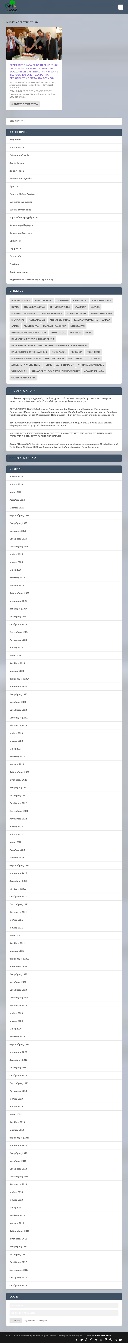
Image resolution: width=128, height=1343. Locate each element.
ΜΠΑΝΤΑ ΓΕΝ (77, 326)
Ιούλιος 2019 (16, 1099)
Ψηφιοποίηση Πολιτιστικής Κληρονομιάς (31, 279)
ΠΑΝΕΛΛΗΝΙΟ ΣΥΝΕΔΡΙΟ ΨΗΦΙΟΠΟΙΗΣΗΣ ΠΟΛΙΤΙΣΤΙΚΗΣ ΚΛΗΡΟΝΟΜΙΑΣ (49, 345)
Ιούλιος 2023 (16, 733)
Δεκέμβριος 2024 (18, 608)
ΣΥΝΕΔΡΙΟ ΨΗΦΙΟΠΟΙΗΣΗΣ (25, 365)
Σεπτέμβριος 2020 (19, 997)
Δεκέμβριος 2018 (18, 1153)
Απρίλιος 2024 (17, 663)
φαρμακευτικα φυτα (23, 377)
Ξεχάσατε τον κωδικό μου (35, 1321)
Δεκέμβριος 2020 (18, 974)
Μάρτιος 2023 (17, 764)
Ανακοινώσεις (15, 85)
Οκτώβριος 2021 (18, 896)
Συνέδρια (14, 264)
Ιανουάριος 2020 (18, 1052)
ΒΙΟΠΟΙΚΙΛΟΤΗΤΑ (101, 300)
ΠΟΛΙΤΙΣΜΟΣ (93, 352)
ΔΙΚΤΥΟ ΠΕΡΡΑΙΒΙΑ (60, 307)
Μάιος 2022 (16, 842)
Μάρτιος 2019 (17, 1130)
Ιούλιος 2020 (16, 1013)
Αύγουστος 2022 (18, 818)
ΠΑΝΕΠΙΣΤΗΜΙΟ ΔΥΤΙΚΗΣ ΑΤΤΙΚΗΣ (29, 352)
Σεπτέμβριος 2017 (19, 1270)
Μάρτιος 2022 (17, 857)
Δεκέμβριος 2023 (18, 694)
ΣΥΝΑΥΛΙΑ (94, 358)
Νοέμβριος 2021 (18, 889)
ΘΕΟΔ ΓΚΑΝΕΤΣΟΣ (52, 313)
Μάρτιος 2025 (17, 585)
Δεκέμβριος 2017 (18, 1246)
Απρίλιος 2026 (17, 500)
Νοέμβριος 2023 (18, 702)
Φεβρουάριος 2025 (19, 593)
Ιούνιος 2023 (16, 741)
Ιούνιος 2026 (16, 484)
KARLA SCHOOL (43, 300)
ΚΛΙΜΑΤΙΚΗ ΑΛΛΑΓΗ (101, 313)
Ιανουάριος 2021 (18, 966)
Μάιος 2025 (16, 570)
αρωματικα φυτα (94, 371)
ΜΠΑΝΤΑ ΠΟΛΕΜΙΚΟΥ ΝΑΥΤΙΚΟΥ (28, 332)
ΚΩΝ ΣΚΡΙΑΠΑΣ (37, 320)
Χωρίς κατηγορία (19, 272)
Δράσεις (14, 186)
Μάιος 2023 (16, 748)
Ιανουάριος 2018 (18, 1238)
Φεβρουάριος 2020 (19, 1044)
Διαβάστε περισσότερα (24, 104)
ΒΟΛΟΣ (15, 307)
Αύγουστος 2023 (18, 725)
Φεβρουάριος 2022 (19, 865)
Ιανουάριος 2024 (18, 686)
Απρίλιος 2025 (17, 577)
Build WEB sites (103, 1336)
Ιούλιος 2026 (16, 476)
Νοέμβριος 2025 (18, 531)
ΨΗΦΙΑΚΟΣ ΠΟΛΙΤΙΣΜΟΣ (91, 365)
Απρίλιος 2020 (17, 1036)
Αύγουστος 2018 (18, 1184)
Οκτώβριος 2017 (18, 1262)
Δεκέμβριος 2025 (18, 523)
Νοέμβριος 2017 (18, 1254)
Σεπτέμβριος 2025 (19, 546)
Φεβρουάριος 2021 (19, 958)
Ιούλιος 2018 (16, 1192)
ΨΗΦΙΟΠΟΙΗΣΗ (19, 371)
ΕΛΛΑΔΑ (95, 307)
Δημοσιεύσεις (17, 171)
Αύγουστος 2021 (18, 912)
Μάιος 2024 (16, 655)
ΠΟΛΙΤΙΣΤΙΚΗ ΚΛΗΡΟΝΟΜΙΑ (26, 358)
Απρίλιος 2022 (17, 850)
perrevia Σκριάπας (35, 82)
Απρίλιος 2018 (17, 1215)
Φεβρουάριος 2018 (19, 1231)
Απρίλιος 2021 (17, 943)
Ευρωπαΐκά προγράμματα (24, 217)
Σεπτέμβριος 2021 (19, 904)
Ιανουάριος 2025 (18, 601)
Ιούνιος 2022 (16, 834)
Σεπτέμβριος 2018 (19, 1176)
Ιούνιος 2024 (16, 647)
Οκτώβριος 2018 (18, 1168)
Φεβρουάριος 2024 (19, 679)
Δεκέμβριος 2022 (18, 787)
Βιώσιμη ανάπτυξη (20, 155)
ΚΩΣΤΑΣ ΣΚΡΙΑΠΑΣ (60, 320)
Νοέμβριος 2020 (18, 982)
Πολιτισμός (47, 85)
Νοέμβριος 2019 (18, 1067)
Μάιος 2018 (16, 1207)
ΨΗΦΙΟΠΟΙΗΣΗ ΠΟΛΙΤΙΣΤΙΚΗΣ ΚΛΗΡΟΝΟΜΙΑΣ (56, 371)
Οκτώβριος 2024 (18, 624)
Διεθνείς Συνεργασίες (21, 178)
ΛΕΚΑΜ (15, 326)
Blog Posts (15, 139)
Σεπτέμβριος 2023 (19, 717)
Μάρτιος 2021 (17, 951)
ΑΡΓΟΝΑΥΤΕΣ (80, 300)
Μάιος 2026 (16, 492)
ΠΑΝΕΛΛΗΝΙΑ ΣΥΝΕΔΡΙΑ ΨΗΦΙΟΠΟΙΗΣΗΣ (32, 339)
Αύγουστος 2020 (18, 1005)
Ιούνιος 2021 (16, 927)
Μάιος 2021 (16, 935)
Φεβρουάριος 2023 (19, 772)
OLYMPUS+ (63, 300)
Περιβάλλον (16, 248)
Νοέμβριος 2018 (18, 1161)
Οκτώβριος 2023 (18, 710)
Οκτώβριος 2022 (18, 803)
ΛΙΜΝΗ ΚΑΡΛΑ (31, 326)
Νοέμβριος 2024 (18, 616)
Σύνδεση (15, 1321)
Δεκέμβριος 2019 (18, 1060)
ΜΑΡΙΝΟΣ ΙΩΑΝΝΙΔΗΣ (54, 326)
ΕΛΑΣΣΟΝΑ (80, 307)
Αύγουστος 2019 (18, 1091)
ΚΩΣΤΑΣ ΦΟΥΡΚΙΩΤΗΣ (86, 320)
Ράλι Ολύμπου (76, 358)
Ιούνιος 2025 (16, 562)
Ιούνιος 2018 (16, 1200)
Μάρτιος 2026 (17, 507)
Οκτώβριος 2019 (18, 1075)
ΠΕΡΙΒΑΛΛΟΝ (59, 352)
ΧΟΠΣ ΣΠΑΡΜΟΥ (65, 365)
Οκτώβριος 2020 (18, 990)
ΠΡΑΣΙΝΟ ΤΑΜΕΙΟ (54, 358)
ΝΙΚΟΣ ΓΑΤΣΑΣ (58, 332)
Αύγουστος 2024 (18, 640)
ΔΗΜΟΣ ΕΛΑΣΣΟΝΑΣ (34, 307)
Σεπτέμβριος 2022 (19, 811)
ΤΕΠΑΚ (48, 365)
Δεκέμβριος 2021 (18, 881)
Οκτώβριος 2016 (18, 1277)
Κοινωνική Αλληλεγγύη (22, 225)
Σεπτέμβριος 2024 (19, 632)
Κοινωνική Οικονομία (21, 233)
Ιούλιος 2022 (16, 826)
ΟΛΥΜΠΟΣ (75, 332)
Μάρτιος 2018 (17, 1223)
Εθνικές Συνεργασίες (20, 209)
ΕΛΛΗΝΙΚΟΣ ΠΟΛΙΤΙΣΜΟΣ (24, 313)
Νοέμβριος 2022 (18, 795)
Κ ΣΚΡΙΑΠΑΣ (17, 320)
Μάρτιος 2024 (17, 671)
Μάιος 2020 (16, 1028)
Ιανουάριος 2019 (18, 1145)
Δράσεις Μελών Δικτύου (32, 85)
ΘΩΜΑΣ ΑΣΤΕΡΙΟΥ (76, 313)
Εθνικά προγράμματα (21, 202)
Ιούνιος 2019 (16, 1106)
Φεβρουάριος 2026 (19, 515)
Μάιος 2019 (16, 1114)
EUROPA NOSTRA (20, 300)
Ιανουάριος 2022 (18, 873)
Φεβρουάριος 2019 (19, 1137)
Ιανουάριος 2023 (18, 780)
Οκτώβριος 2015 (18, 1285)
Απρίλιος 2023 (17, 756)
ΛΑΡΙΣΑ (106, 320)
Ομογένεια (15, 240)
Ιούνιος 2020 (16, 1021)
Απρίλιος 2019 (17, 1122)
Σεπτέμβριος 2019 (19, 1083)
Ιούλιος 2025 (16, 554)
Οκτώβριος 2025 (18, 538)
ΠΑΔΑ (88, 332)
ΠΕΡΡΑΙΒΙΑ (76, 352)
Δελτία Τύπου (17, 163)
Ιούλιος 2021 (16, 920)
